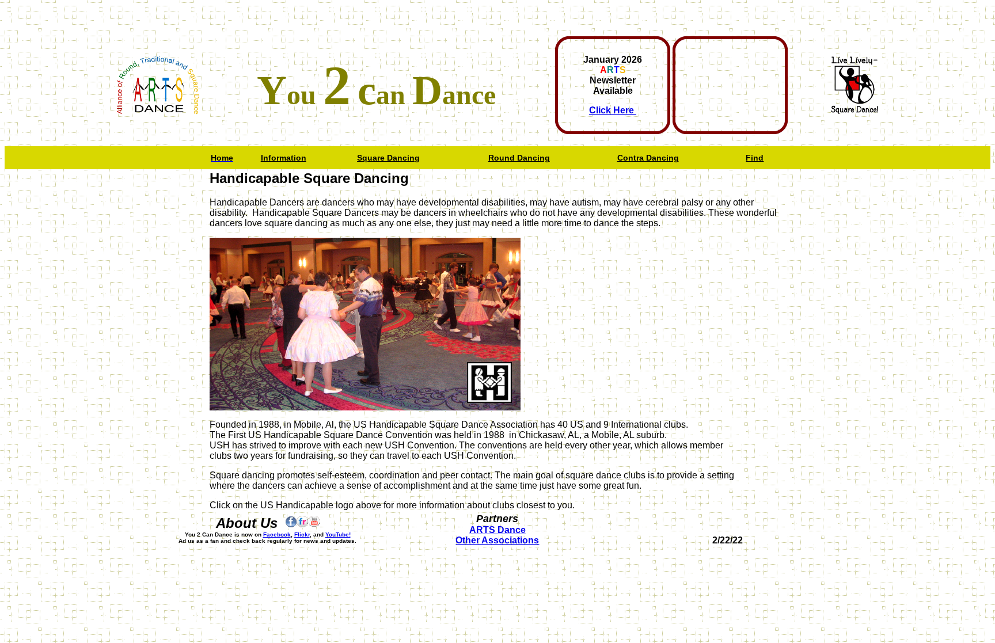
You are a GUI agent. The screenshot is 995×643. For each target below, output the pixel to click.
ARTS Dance (497, 530)
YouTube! (338, 534)
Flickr (302, 534)
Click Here (612, 110)
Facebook (277, 534)
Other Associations (497, 540)
